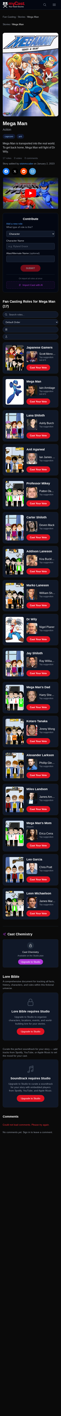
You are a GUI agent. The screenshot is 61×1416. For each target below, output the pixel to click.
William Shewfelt (47, 593)
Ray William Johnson (47, 661)
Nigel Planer (46, 627)
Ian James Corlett (47, 457)
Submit (30, 268)
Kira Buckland (47, 559)
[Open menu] (54, 5)
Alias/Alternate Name (23, 253)
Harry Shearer (47, 694)
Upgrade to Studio (30, 961)
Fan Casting (9, 16)
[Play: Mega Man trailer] (30, 193)
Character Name (15, 240)
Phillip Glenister (47, 762)
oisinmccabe (26, 163)
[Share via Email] (32, 171)
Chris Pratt (45, 867)
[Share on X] (15, 171)
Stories (21, 16)
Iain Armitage (47, 387)
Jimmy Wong (47, 728)
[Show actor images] (30, 337)
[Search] (45, 5)
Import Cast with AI (33, 285)
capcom (9, 136)
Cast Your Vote (38, 367)
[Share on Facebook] (6, 171)
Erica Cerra (46, 833)
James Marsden (47, 901)
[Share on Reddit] (23, 171)
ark (20, 136)
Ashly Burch (46, 423)
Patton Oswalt (47, 491)
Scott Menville (47, 353)
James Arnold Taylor (47, 796)
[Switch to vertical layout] (30, 329)
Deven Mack (46, 525)
